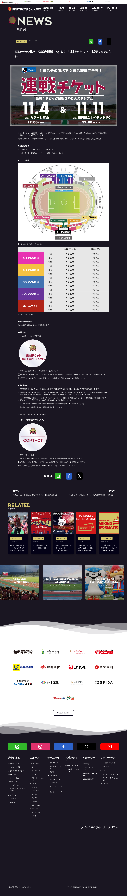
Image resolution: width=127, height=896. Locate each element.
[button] (48, 9)
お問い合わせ (26, 887)
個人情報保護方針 (14, 887)
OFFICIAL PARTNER (63, 713)
